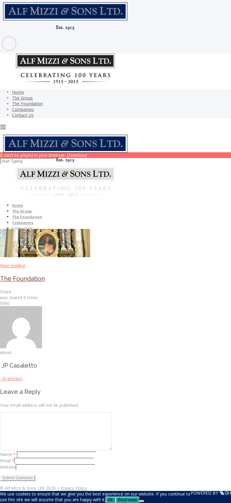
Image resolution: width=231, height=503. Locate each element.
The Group (22, 98)
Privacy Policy (73, 488)
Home (18, 92)
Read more (127, 500)
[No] (141, 501)
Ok (110, 500)
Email (7, 460)
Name (8, 454)
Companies (23, 109)
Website (8, 467)
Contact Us (23, 115)
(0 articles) (11, 378)
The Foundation (27, 103)
